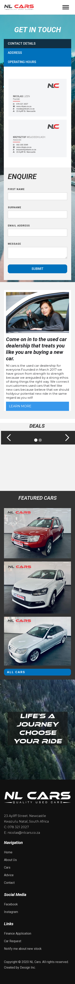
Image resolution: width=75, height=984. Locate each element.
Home (8, 852)
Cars (7, 867)
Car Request (12, 941)
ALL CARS (16, 672)
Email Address (19, 225)
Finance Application (17, 933)
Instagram (11, 912)
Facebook (11, 904)
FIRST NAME (16, 189)
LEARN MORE (20, 406)
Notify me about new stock (23, 949)
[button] (65, 7)
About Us (10, 860)
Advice (9, 875)
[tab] (37, 43)
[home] (19, 7)
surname (14, 207)
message (14, 243)
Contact (9, 883)
